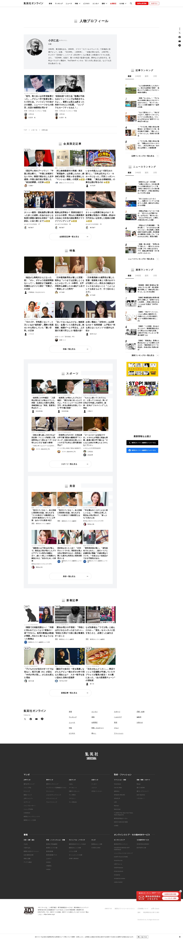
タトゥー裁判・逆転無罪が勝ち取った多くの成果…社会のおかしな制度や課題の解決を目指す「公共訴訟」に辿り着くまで (39, 216)
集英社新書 (49, 851)
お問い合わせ (155, 908)
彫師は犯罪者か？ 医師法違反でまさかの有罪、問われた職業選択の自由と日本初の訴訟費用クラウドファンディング (69, 216)
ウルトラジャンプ (51, 802)
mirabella (117, 875)
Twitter (179, 33)
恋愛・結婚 (140, 711)
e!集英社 (48, 866)
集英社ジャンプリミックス (32, 816)
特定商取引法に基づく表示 (151, 912)
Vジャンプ (27, 791)
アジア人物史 (28, 862)
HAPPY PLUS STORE (121, 857)
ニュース (69, 3)
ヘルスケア (118, 717)
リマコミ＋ (72, 798)
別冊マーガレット (74, 791)
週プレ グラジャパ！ (143, 791)
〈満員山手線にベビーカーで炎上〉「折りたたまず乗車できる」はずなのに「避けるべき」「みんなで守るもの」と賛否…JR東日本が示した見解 (148, 215)
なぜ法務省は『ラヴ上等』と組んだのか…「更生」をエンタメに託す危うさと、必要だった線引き (100, 630)
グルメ (116, 728)
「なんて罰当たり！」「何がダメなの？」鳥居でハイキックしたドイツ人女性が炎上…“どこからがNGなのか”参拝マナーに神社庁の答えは (148, 117)
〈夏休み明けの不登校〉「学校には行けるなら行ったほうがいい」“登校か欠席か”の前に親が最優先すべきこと (69, 631)
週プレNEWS (141, 787)
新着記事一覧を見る (69, 693)
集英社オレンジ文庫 (75, 847)
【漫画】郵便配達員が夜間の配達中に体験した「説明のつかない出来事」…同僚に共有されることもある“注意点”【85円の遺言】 (148, 302)
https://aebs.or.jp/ (49, 914)
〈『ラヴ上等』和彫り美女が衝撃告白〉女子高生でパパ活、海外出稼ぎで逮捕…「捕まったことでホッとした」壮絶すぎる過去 (148, 131)
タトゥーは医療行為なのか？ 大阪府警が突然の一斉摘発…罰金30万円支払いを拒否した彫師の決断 (100, 216)
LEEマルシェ (118, 864)
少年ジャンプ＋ (28, 798)
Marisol (116, 805)
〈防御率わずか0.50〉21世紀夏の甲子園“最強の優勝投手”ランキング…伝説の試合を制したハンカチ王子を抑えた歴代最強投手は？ (69, 440)
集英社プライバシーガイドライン (125, 908)
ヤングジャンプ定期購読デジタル (56, 787)
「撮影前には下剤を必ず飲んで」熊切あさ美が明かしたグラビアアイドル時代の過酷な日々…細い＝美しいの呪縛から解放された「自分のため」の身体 (44, 554)
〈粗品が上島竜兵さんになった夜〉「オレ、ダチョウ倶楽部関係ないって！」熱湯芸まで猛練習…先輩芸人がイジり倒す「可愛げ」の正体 (39, 283)
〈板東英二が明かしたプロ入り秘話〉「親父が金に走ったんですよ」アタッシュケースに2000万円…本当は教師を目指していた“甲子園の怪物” (69, 403)
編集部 (139, 717)
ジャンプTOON (28, 809)
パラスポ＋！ (141, 798)
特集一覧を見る (69, 349)
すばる (26, 844)
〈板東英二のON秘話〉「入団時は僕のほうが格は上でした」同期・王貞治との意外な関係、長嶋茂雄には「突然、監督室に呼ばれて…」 (44, 403)
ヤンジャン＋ (50, 791)
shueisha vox (118, 860)
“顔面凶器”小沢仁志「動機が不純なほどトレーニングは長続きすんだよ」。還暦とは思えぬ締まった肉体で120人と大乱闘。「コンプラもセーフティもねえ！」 (69, 102)
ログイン (154, 3)
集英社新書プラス (51, 855)
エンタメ (96, 3)
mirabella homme (119, 878)
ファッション (118, 733)
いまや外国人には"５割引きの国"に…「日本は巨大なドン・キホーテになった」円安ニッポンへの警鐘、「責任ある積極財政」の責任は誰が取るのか (100, 176)
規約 (139, 912)
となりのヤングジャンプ (53, 795)
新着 (50, 3)
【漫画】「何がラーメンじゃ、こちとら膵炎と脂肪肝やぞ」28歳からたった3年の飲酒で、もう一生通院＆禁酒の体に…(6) (148, 316)
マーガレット (73, 787)
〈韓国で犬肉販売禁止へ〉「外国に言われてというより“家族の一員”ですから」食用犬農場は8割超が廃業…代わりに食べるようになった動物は (39, 633)
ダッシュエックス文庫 (75, 855)
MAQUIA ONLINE (119, 795)
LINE (179, 45)
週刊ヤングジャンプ (52, 784)
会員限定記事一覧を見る (69, 237)
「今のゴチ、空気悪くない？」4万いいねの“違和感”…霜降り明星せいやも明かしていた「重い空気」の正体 (39, 326)
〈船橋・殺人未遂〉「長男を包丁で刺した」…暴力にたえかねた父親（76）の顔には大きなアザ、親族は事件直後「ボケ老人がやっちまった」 (148, 248)
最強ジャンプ (28, 795)
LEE (115, 802)
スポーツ (34, 395)
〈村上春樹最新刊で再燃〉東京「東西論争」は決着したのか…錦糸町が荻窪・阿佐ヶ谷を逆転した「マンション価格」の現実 (69, 175)
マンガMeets (73, 802)
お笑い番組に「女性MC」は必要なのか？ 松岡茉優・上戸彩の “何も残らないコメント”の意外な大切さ (100, 326)
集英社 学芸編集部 (51, 844)
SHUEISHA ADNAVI (143, 844)
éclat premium (118, 871)
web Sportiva (141, 795)
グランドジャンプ (51, 798)
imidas (48, 869)
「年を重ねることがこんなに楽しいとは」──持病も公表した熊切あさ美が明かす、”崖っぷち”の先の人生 (95, 514)
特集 (70, 728)
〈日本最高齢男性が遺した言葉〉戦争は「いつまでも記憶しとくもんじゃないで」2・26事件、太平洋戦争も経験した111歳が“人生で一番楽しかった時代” (70, 283)
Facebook (179, 37)
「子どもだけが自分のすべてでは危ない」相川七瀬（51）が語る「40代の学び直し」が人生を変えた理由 (39, 673)
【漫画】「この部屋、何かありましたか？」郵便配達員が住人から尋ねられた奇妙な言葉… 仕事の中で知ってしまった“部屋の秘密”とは (148, 330)
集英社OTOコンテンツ (121, 844)
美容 (84, 545)
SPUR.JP (117, 798)
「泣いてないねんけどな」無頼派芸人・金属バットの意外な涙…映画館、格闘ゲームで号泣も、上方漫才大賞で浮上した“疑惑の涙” (69, 326)
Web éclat (117, 809)
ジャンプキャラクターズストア (123, 853)
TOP (25, 130)
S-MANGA (27, 813)
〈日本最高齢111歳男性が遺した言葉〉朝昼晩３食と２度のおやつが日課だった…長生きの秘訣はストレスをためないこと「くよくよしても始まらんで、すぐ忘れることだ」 (100, 284)
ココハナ (94, 787)
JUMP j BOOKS (74, 858)
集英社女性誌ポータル (120, 818)
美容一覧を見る (69, 576)
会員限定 (113, 3)
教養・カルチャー (60, 168)
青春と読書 (27, 858)
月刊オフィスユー (97, 791)
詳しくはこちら (142, 937)
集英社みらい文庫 (97, 844)
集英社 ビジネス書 (51, 847)
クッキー (94, 784)
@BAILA (116, 791)
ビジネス (86, 3)
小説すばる (27, 847)
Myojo (139, 784)
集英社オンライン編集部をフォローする (144, 442)
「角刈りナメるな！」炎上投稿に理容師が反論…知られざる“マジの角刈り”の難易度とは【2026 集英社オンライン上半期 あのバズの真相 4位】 (44, 515)
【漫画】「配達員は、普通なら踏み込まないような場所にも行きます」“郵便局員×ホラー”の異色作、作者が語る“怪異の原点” (148, 345)
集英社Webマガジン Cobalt (77, 844)
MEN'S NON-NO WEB (121, 822)
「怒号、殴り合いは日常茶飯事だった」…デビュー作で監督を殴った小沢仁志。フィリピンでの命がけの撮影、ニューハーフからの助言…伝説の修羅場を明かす (39, 102)
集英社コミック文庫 (30, 820)
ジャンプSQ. (27, 787)
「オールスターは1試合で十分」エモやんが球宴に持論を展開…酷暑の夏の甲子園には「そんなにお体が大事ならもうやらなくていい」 (95, 440)
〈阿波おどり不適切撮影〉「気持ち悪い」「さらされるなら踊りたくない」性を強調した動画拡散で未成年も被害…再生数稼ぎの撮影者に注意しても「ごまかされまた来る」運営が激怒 (148, 230)
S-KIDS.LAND (96, 847)
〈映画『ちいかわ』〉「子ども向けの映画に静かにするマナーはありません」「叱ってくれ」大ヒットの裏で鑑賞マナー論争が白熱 (148, 102)
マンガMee (72, 795)
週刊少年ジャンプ (29, 784)
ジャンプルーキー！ (30, 805)
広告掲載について (143, 908)
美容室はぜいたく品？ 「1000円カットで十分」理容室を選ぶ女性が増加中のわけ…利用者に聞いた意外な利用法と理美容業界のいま (69, 553)
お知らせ (140, 722)
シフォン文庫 (73, 851)
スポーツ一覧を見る (69, 464)
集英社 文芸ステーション (31, 851)
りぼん (71, 784)
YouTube (179, 41)
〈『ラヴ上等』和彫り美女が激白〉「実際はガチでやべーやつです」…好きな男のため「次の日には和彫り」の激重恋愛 (148, 144)
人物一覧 (34, 130)
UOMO (116, 825)
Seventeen (117, 784)
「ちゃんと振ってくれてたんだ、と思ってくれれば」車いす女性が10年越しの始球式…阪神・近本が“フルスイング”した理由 (95, 403)
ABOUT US (108, 908)
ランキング (59, 3)
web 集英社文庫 (28, 855)
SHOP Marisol (118, 867)
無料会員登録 (142, 3)
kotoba (48, 862)
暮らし (88, 275)
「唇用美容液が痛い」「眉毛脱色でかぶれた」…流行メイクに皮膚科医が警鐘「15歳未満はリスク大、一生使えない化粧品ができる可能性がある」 (95, 553)
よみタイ (49, 858)
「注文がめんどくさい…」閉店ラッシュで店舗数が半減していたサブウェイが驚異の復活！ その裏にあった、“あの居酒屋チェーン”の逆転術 (100, 674)
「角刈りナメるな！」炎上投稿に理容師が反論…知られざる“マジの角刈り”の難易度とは (69, 512)
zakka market (118, 882)
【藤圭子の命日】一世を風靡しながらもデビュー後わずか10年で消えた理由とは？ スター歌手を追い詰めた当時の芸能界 (70, 673)
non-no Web (118, 787)
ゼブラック (27, 802)
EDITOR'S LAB (141, 847)
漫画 (93, 717)
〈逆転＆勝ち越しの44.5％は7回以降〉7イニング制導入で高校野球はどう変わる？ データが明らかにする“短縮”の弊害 (44, 439)
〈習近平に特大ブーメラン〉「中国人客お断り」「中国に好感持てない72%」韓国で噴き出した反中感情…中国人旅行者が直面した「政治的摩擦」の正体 (39, 176)
